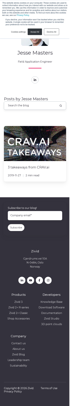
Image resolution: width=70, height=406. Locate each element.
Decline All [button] (51, 31)
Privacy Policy (23, 15)
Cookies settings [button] (18, 31)
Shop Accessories (18, 318)
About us (19, 348)
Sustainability (18, 365)
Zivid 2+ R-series (18, 307)
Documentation (51, 313)
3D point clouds (51, 324)
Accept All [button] (34, 31)
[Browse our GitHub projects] (48, 280)
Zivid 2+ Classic (18, 313)
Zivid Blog (18, 354)
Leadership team (18, 360)
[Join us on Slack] (39, 280)
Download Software (52, 307)
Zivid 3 (18, 301)
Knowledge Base (52, 301)
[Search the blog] (60, 105)
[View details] (22, 280)
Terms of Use (49, 388)
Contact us (18, 343)
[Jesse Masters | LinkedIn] (35, 80)
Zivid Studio (51, 318)
